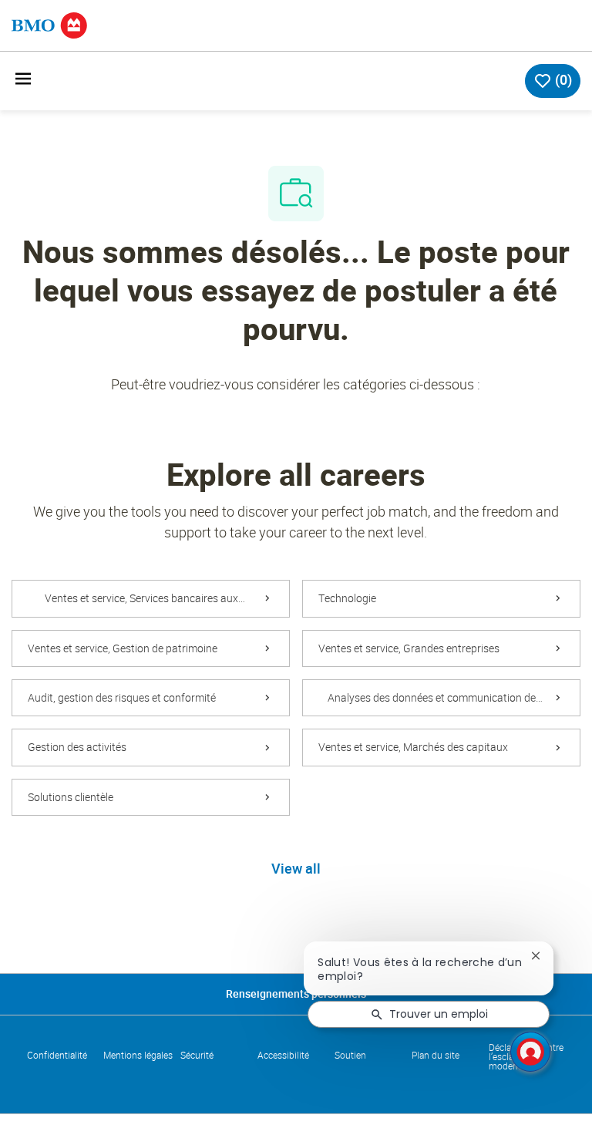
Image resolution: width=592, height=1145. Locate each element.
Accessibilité (283, 1055)
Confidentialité (57, 1055)
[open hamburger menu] (23, 81)
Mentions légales (138, 1055)
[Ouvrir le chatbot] (530, 1052)
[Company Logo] (49, 24)
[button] (296, 870)
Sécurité (197, 1055)
